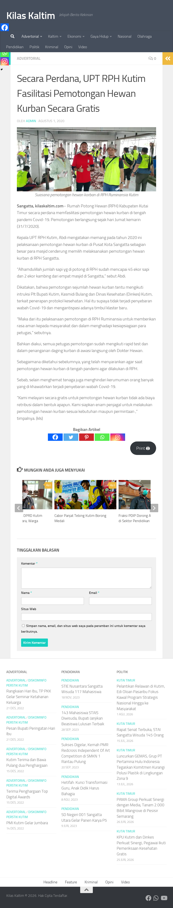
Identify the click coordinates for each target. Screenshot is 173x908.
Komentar (29, 563)
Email (94, 593)
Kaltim (53, 36)
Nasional (124, 36)
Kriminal (51, 47)
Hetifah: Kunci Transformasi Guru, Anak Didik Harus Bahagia (84, 788)
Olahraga (144, 36)
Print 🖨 (143, 448)
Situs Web (28, 609)
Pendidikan (15, 47)
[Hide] (1, 69)
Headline (50, 882)
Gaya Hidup (99, 36)
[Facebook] (55, 437)
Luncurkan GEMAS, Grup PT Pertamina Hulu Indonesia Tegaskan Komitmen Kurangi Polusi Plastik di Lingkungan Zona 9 (141, 767)
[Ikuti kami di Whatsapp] (156, 898)
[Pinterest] (86, 437)
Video (82, 47)
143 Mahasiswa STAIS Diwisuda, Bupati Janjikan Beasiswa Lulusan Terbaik (82, 718)
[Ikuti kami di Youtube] (164, 898)
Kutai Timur (126, 680)
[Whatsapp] (102, 437)
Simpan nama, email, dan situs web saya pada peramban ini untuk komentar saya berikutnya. (83, 628)
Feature (71, 882)
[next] (154, 508)
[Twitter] (71, 437)
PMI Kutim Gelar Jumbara (27, 822)
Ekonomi (74, 36)
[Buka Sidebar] (167, 58)
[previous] (19, 508)
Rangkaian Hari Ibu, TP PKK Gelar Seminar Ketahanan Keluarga (28, 697)
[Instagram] (117, 437)
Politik (34, 47)
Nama (26, 593)
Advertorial (30, 36)
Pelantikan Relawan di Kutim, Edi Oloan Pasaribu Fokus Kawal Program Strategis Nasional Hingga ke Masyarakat (141, 697)
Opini (68, 47)
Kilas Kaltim (30, 15)
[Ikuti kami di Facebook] (148, 898)
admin (31, 121)
